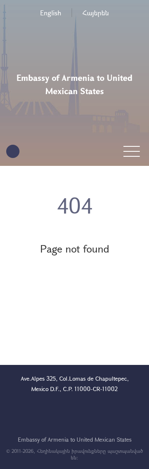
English (50, 12)
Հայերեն (95, 12)
